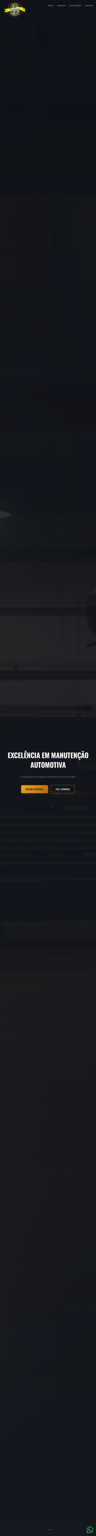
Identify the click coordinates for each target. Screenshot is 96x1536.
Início (51, 5)
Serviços (61, 5)
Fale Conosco (63, 789)
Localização (75, 5)
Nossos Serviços (34, 789)
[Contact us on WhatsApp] (90, 1530)
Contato (89, 5)
